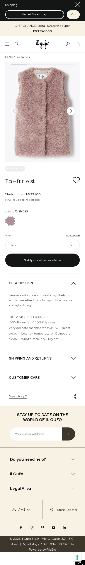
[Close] (77, 4)
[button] (42, 28)
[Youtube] (53, 527)
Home (9, 57)
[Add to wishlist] (76, 180)
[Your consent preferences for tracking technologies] (77, 557)
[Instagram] (31, 527)
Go (73, 14)
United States (31, 14)
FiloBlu (51, 550)
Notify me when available (42, 260)
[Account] (68, 44)
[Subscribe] (68, 434)
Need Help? (18, 396)
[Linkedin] (64, 527)
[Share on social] (74, 396)
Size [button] (13, 245)
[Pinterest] (42, 527)
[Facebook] (20, 527)
